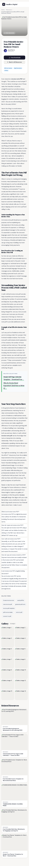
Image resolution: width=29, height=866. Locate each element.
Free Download (15, 57)
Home (3, 9)
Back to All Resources (15, 62)
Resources (9, 9)
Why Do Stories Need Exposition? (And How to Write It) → (13, 385)
